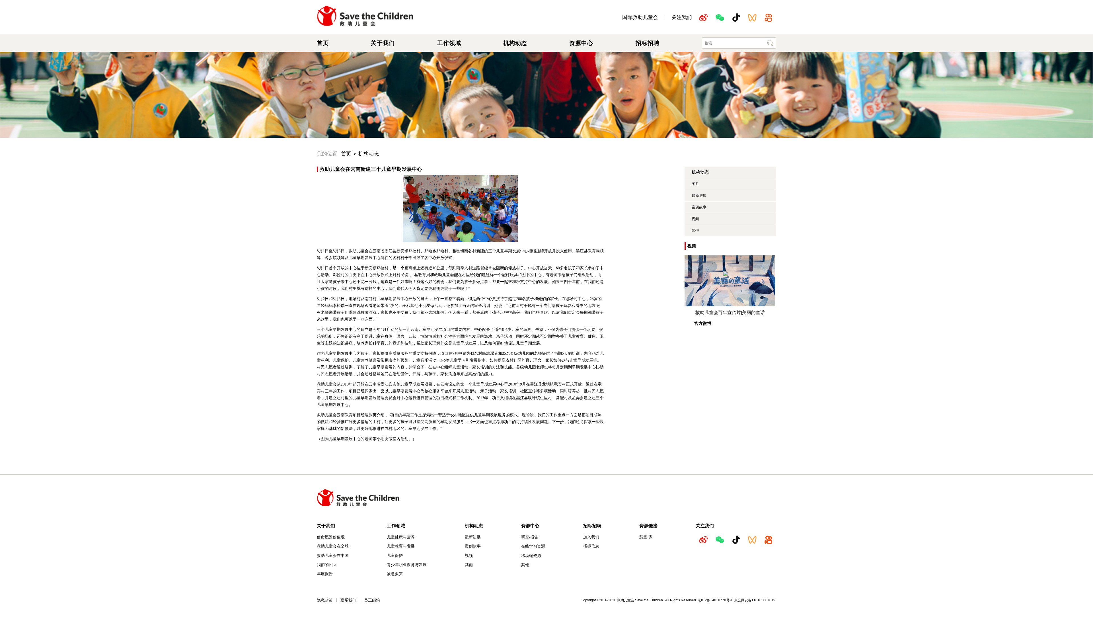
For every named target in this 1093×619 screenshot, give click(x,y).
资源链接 (648, 525)
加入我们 (591, 537)
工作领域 (449, 43)
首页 (323, 43)
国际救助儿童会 (640, 17)
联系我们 (348, 600)
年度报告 (325, 573)
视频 (695, 219)
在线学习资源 (533, 546)
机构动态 (515, 43)
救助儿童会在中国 (333, 555)
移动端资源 (531, 555)
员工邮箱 (372, 600)
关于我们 (383, 43)
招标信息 (591, 546)
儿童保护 (395, 555)
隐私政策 (325, 600)
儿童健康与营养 (401, 537)
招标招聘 (648, 43)
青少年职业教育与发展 (407, 564)
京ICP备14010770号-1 (715, 600)
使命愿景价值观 (331, 537)
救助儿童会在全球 (333, 546)
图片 (695, 184)
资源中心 (581, 43)
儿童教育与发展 (401, 546)
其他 (695, 230)
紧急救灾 (395, 573)
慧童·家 (646, 537)
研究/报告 (529, 537)
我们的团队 (327, 564)
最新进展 (699, 195)
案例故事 (699, 207)
